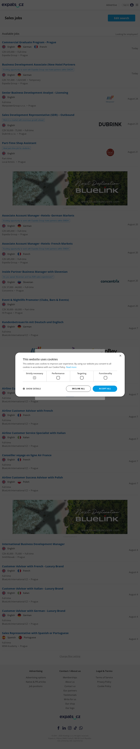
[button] (32, 388)
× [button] (120, 356)
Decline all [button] (78, 388)
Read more (71, 367)
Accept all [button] (105, 388)
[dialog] (70, 374)
